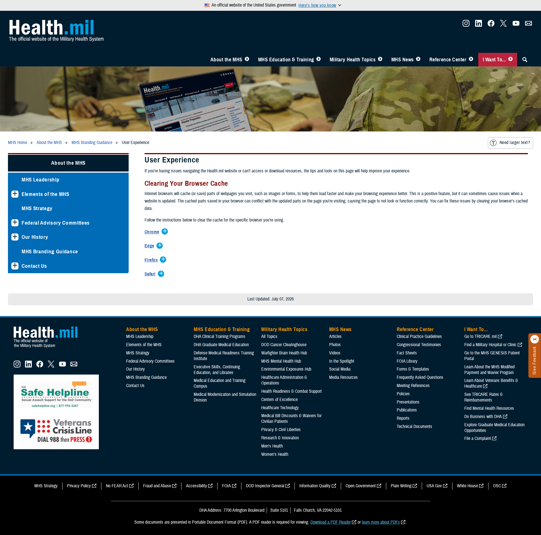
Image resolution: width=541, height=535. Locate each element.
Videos (335, 353)
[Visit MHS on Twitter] (503, 25)
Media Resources (343, 377)
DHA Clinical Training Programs (219, 336)
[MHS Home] (49, 348)
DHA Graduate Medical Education (221, 345)
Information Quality (315, 486)
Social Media (339, 369)
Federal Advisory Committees (56, 223)
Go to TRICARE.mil (480, 336)
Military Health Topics (353, 60)
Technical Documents (414, 426)
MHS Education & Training (286, 60)
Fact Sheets (407, 353)
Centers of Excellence (279, 399)
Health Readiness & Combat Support (291, 391)
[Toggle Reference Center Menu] (471, 60)
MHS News (402, 60)
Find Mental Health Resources (489, 408)
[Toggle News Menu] (418, 60)
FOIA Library (407, 361)
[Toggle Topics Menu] (380, 60)
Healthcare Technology (280, 408)
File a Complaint (477, 438)
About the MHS (226, 60)
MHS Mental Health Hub (281, 361)
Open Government (361, 486)
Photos (335, 345)
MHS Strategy (37, 208)
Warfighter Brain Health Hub (284, 353)
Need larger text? (515, 142)
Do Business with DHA (483, 416)
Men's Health (272, 446)
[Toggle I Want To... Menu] (510, 60)
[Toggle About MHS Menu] (247, 60)
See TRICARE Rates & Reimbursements (483, 397)
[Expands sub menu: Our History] (14, 237)
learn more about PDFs (381, 522)
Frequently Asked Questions (420, 377)
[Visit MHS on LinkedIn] (478, 25)
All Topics (269, 336)
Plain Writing (401, 486)
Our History (35, 237)
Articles (335, 336)
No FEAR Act (117, 486)
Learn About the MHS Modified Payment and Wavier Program (489, 369)
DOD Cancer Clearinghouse (283, 345)
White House (467, 486)
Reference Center (448, 60)
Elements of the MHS (45, 194)
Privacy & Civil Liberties (281, 429)
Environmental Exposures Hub (286, 369)
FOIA (226, 486)
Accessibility (196, 486)
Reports (403, 418)
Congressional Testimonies (419, 345)
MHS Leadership (40, 179)
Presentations (408, 402)
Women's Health (274, 454)
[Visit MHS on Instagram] (466, 25)
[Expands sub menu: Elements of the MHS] (14, 194)
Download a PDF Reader (330, 522)
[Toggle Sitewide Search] (524, 59)
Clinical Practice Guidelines (419, 336)
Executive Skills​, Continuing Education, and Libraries (217, 369)
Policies (403, 394)
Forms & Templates (413, 369)
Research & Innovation (280, 438)
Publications (407, 410)
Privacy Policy (79, 486)
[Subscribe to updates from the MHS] (528, 25)
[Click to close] (534, 339)
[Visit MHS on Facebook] (491, 25)
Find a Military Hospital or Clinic (490, 345)
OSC (497, 486)
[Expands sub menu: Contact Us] (14, 265)
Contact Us (34, 266)
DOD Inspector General (265, 486)
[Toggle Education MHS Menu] (318, 60)
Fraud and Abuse (157, 486)
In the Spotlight (341, 361)
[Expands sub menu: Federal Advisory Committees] (14, 222)
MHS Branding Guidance (50, 251)
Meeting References (413, 385)
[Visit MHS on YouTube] (516, 25)
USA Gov (434, 486)
